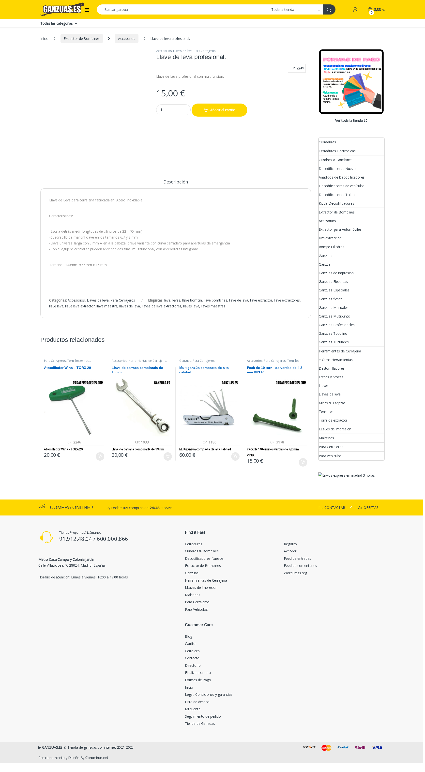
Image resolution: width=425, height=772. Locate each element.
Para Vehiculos (330, 456)
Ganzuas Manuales (334, 307)
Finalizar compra (198, 672)
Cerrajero (192, 651)
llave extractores (287, 300)
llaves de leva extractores (161, 306)
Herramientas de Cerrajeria (147, 361)
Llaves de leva (182, 51)
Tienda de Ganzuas (200, 723)
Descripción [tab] (175, 182)
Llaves (324, 385)
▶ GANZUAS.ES (50, 747)
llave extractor (261, 300)
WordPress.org (295, 573)
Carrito (190, 643)
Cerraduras (327, 142)
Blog (188, 636)
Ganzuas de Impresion (336, 273)
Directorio (193, 665)
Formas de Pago (198, 680)
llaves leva (191, 306)
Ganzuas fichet (330, 299)
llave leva (56, 306)
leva (167, 300)
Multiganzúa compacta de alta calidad (205, 449)
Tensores (326, 411)
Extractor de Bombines (82, 38)
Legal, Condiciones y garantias (208, 694)
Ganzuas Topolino (333, 333)
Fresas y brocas (331, 377)
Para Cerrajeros (205, 51)
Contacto (192, 658)
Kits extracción (330, 238)
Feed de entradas (297, 558)
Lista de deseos (197, 701)
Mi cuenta (192, 709)
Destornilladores (332, 368)
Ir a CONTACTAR (332, 507)
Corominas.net (96, 757)
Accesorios (126, 38)
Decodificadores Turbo (337, 194)
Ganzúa (325, 264)
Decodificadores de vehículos (341, 185)
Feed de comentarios (300, 565)
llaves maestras (213, 306)
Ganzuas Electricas (333, 281)
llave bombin (192, 300)
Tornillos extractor (80, 361)
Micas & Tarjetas (332, 403)
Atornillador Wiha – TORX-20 (63, 449)
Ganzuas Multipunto (334, 316)
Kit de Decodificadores (336, 203)
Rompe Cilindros (331, 246)
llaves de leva (129, 306)
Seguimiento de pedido (203, 716)
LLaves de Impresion (335, 429)
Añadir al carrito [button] (99, 456)
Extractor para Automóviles (340, 229)
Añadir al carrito (222, 109)
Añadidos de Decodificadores (341, 177)
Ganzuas (185, 361)
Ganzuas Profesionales (337, 324)
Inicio (44, 38)
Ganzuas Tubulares (334, 342)
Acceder (290, 551)
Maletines (326, 438)
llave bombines (215, 300)
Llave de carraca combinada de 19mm (138, 449)
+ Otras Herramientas (336, 359)
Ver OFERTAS (368, 507)
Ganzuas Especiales (334, 290)
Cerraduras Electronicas (337, 151)
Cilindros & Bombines (335, 159)
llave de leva (238, 300)
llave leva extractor (79, 306)
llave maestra (106, 306)
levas (176, 300)
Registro (290, 544)
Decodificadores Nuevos (338, 168)
